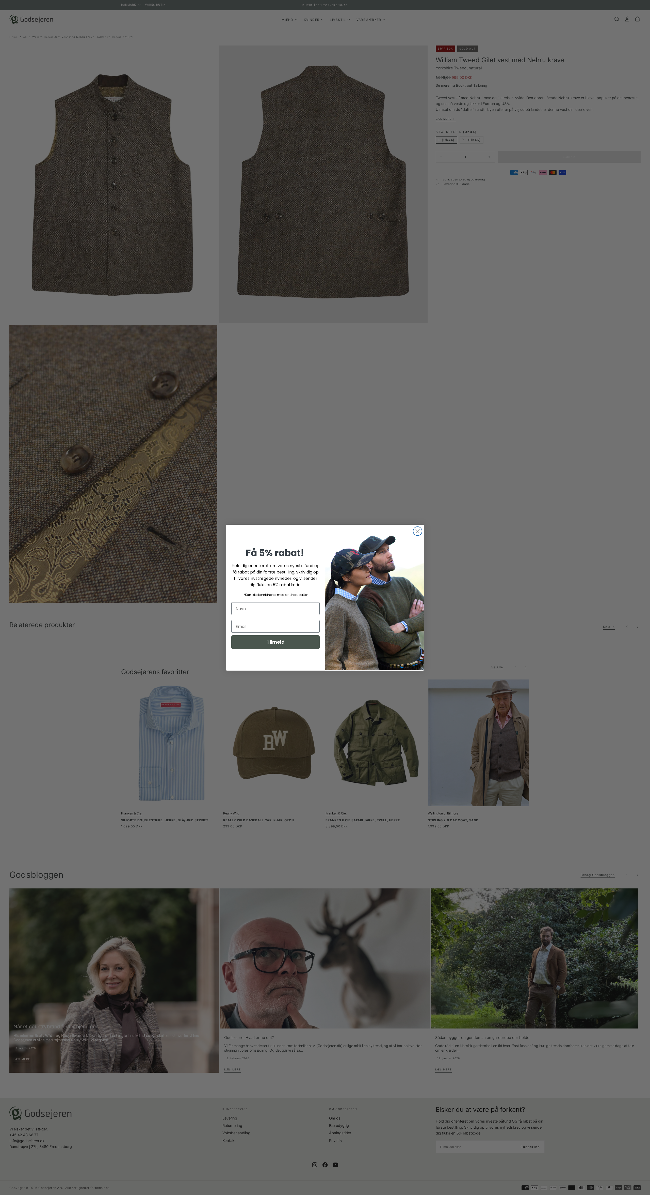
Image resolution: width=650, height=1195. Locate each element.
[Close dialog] (417, 531)
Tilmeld (276, 642)
